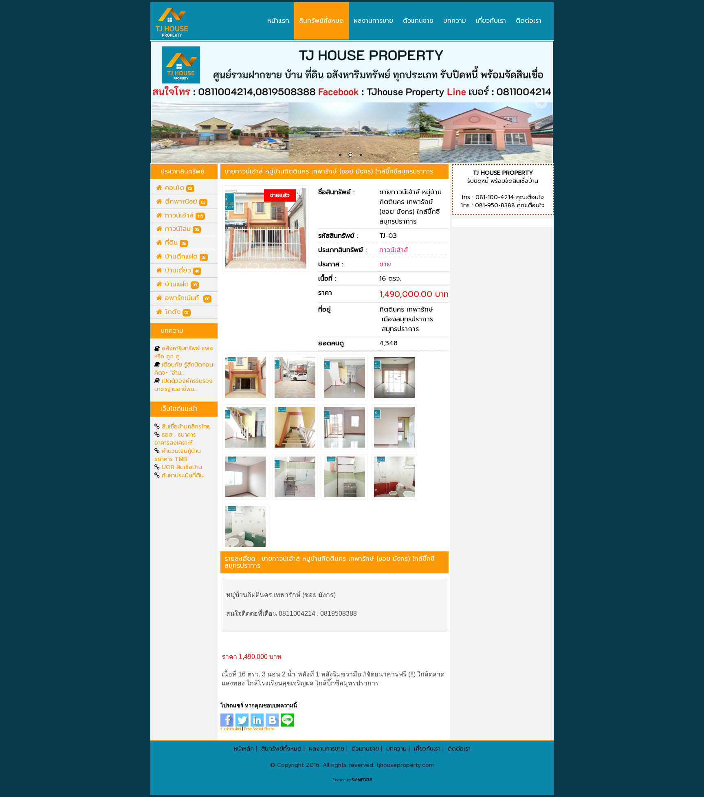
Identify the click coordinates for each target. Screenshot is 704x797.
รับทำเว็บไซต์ (230, 729)
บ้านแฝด (180, 284)
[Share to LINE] (288, 720)
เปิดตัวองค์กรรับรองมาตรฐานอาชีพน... (183, 385)
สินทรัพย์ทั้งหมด (321, 20)
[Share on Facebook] (227, 720)
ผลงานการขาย (373, 20)
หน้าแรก (278, 20)
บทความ (454, 20)
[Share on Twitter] (243, 720)
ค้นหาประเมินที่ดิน (183, 475)
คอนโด (177, 188)
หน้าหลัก (244, 748)
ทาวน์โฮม (181, 229)
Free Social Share (259, 729)
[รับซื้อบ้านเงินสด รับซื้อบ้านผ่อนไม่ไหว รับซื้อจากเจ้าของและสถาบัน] (171, 22)
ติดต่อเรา (528, 20)
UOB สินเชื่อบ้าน (182, 467)
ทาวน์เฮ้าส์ (183, 215)
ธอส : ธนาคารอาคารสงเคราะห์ (175, 438)
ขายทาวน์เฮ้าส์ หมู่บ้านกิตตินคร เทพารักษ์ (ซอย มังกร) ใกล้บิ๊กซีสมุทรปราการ (328, 171)
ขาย (385, 264)
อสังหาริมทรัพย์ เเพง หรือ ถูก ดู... (183, 352)
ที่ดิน (174, 243)
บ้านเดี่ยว (181, 270)
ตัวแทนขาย (418, 20)
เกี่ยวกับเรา (491, 20)
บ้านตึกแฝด (184, 256)
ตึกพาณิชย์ (184, 201)
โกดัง (176, 312)
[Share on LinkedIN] (258, 720)
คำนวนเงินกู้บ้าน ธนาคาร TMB (177, 455)
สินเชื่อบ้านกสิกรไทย (186, 426)
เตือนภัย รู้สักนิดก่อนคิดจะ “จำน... (183, 368)
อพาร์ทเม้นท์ (186, 298)
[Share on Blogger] (273, 720)
